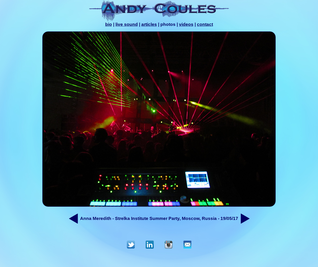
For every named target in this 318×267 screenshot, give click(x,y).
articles (149, 24)
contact (205, 24)
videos (186, 24)
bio (108, 24)
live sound (126, 24)
